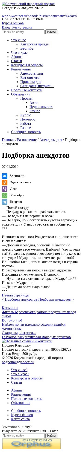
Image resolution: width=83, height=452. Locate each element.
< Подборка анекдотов (20, 299)
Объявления (20, 94)
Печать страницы (15, 295)
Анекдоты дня (31, 73)
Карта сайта (20, 419)
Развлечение (27, 140)
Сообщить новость (26, 132)
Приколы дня (30, 82)
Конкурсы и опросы (27, 65)
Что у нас (18, 40)
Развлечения (21, 69)
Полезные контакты (26, 90)
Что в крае (19, 52)
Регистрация (22, 27)
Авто (34, 103)
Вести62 (26, 48)
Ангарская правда (34, 44)
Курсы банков (13, 23)
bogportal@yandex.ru (18, 362)
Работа (25, 123)
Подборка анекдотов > (56, 299)
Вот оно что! (30, 78)
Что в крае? (20, 374)
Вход (6, 27)
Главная (8, 140)
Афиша (16, 57)
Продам (26, 98)
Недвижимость (41, 107)
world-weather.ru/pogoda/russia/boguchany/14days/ (39, 16)
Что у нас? (19, 370)
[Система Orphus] (31, 448)
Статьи (16, 61)
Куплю (25, 115)
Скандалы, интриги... (37, 86)
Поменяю (27, 119)
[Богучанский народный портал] (28, 4)
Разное (35, 111)
